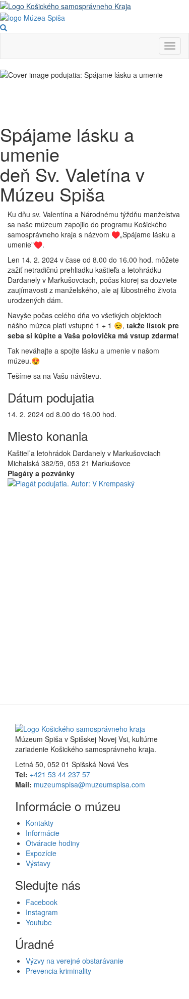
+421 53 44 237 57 (60, 774)
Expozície (41, 853)
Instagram (42, 912)
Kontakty (39, 823)
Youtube (39, 922)
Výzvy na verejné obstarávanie (74, 961)
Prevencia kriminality (58, 971)
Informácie (42, 833)
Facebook (41, 902)
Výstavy (38, 863)
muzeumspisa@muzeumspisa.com (89, 784)
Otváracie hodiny (53, 843)
